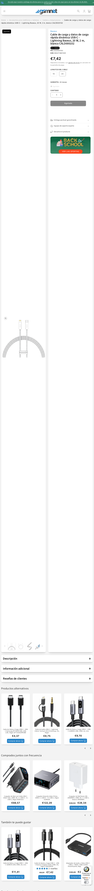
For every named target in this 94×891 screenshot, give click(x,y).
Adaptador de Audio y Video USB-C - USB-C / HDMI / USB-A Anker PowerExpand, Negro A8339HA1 (78, 864)
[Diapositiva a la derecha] (42, 646)
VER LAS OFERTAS (70, 151)
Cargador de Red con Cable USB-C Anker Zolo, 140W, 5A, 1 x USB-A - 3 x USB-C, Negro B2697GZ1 (15, 797)
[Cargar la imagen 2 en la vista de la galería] (20, 646)
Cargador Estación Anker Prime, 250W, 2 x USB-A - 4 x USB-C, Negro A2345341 (47, 797)
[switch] (86, 882)
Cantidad (54, 90)
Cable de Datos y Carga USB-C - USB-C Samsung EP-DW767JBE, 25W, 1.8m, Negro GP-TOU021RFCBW (15, 731)
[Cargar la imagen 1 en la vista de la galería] (11, 646)
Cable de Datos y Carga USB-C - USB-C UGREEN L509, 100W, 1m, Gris (78, 730)
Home (3, 20)
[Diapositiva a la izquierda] (4, 646)
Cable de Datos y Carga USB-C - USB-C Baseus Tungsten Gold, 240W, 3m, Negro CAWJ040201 (46, 864)
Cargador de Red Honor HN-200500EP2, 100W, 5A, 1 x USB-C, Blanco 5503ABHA (78, 797)
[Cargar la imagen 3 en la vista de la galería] (29, 646)
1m (54, 74)
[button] (78, 11)
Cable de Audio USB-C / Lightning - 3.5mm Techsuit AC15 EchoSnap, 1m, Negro (47, 731)
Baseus (53, 31)
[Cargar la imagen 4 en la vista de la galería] (39, 646)
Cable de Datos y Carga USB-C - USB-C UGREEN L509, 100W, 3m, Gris (15, 864)
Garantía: (54, 82)
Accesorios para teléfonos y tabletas (24, 20)
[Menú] (90, 866)
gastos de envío (74, 62)
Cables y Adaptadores (52, 20)
